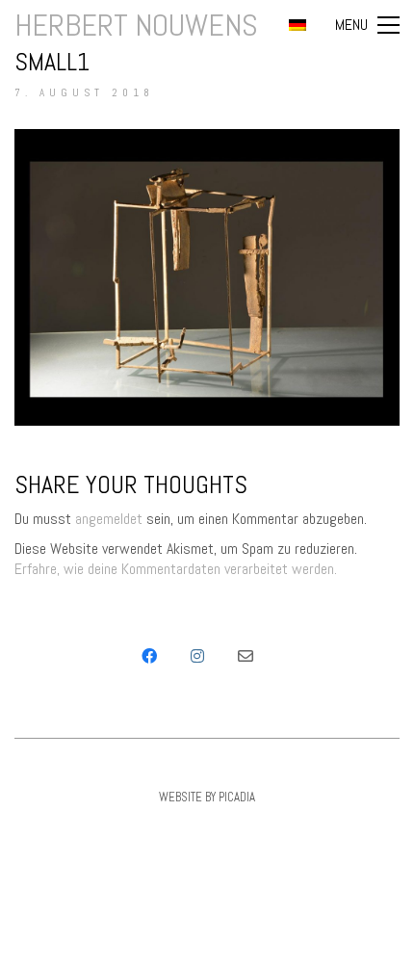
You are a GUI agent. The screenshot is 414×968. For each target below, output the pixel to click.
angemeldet (108, 519)
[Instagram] (197, 656)
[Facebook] (149, 656)
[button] (367, 25)
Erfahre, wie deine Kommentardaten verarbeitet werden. (175, 569)
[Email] (245, 656)
